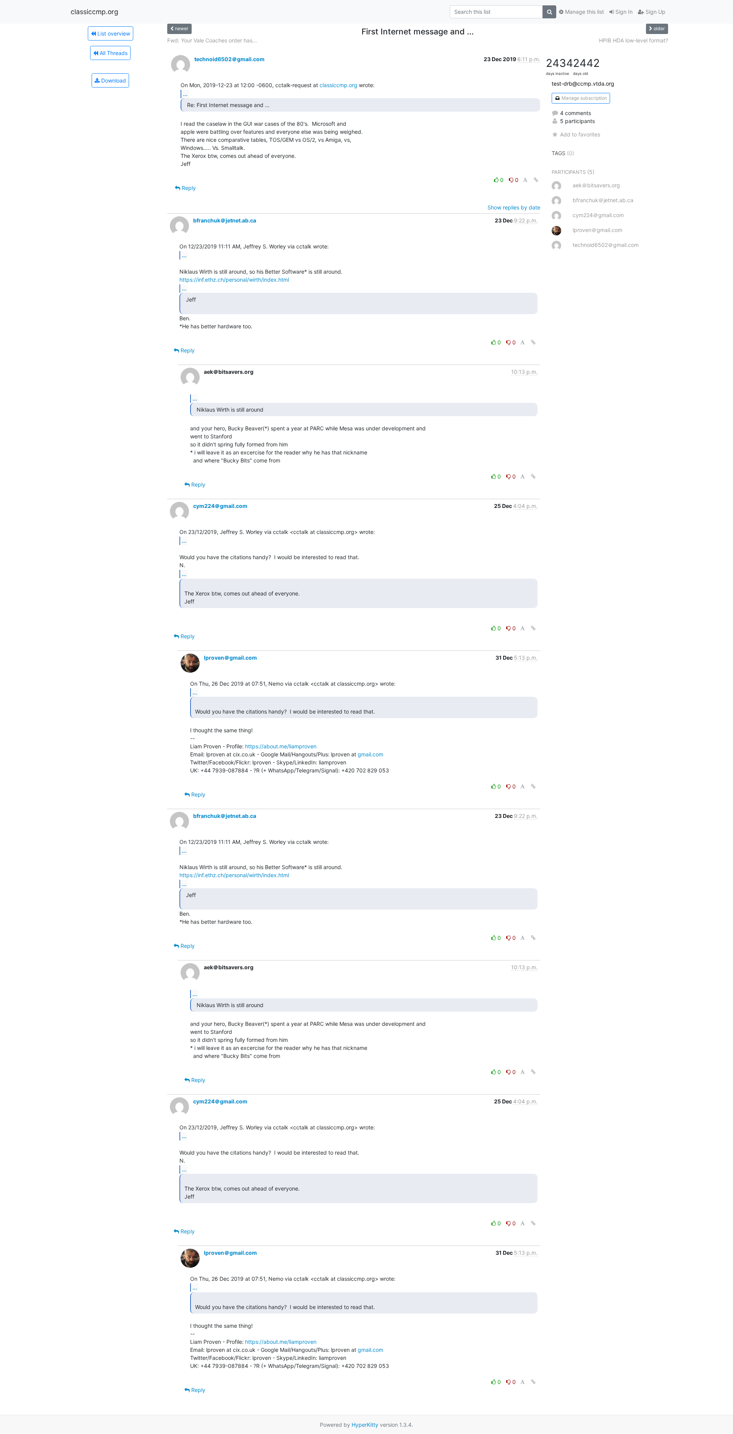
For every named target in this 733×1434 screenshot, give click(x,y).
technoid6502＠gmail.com (229, 59)
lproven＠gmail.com (230, 657)
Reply (188, 188)
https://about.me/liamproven (280, 746)
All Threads (113, 53)
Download (113, 80)
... (185, 93)
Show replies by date (514, 207)
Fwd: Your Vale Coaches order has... (212, 40)
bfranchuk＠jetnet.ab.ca (224, 220)
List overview (113, 33)
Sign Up (654, 11)
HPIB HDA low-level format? (633, 40)
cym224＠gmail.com (220, 506)
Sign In (623, 11)
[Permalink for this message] (536, 180)
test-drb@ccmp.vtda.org (583, 83)
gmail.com (370, 754)
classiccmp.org (94, 12)
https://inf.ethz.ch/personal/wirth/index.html (234, 279)
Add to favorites (580, 134)
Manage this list (583, 11)
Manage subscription (583, 98)
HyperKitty (365, 1424)
